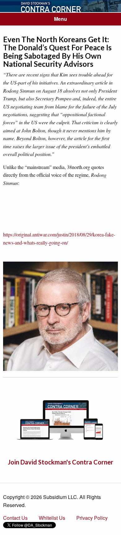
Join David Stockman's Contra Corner (60, 462)
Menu (60, 18)
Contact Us (15, 517)
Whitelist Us (52, 517)
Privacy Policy (92, 517)
